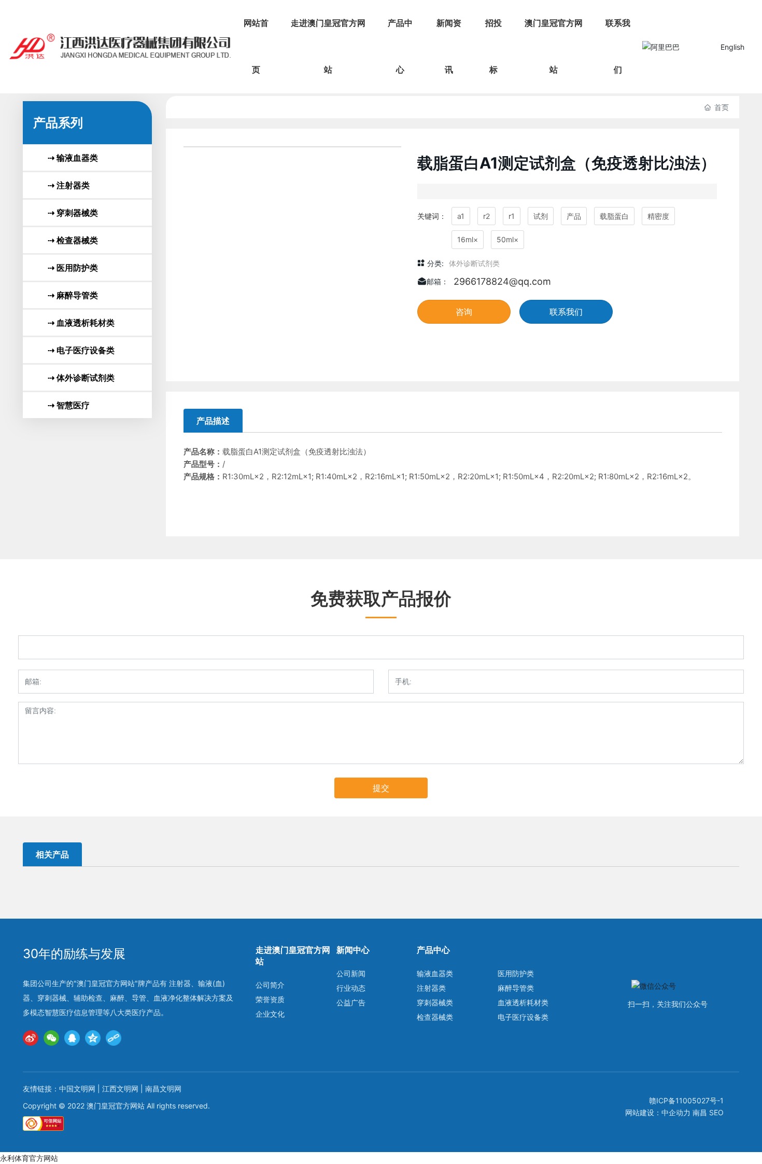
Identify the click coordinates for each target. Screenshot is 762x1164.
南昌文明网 (163, 1088)
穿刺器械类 (435, 1002)
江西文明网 (120, 1088)
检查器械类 (435, 1017)
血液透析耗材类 (523, 1002)
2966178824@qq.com (502, 281)
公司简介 (270, 984)
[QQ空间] (93, 1038)
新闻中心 (353, 950)
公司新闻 (350, 973)
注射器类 (431, 987)
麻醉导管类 (516, 987)
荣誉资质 (270, 999)
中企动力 (675, 1112)
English (732, 47)
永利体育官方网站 (29, 1158)
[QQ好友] (72, 1038)
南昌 (700, 1112)
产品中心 (433, 950)
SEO (716, 1112)
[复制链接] (113, 1038)
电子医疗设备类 (523, 1017)
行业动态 (350, 987)
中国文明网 (78, 1088)
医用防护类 (516, 973)
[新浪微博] (30, 1038)
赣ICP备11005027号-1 (686, 1100)
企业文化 (270, 1013)
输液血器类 (435, 973)
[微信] (51, 1038)
